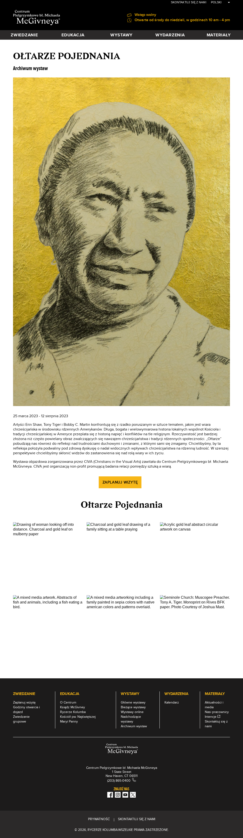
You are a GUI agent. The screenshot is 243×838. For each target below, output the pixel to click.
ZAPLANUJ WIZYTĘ (120, 482)
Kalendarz (171, 702)
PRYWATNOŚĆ (99, 819)
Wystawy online (132, 711)
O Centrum (68, 702)
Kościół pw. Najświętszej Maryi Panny (78, 719)
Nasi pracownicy (217, 711)
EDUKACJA (72, 35)
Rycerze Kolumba (73, 711)
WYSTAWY (121, 35)
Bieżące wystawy (133, 707)
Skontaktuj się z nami (188, 2)
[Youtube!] (125, 795)
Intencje (210, 716)
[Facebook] (110, 795)
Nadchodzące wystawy (131, 719)
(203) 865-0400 (119, 780)
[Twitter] (133, 795)
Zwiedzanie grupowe (21, 719)
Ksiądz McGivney (72, 707)
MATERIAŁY (219, 35)
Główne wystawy (133, 702)
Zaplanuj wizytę (24, 702)
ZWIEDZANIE (24, 35)
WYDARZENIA (170, 35)
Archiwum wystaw (134, 726)
